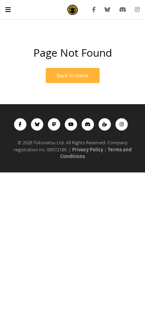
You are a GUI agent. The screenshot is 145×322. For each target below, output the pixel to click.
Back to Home (73, 75)
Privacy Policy (87, 149)
